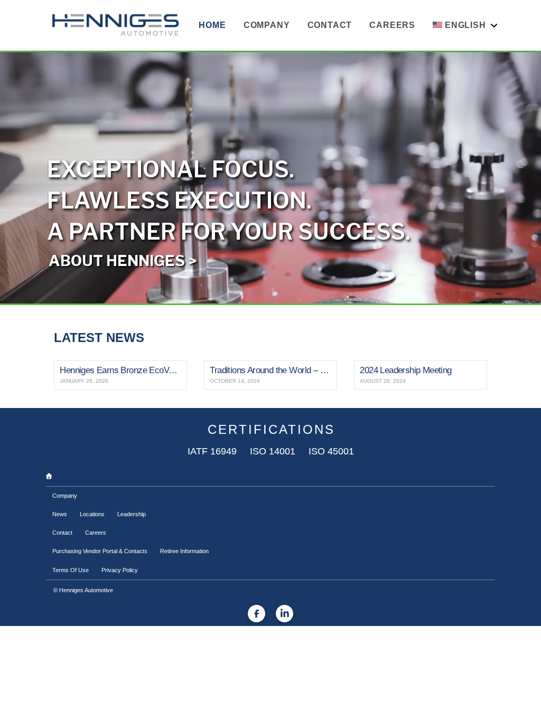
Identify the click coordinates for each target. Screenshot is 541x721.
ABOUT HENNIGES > (123, 261)
